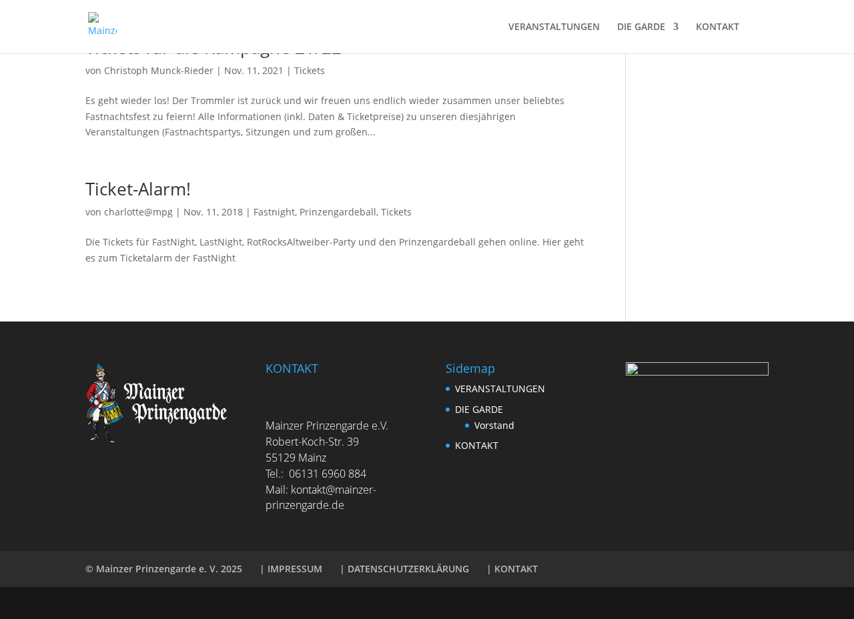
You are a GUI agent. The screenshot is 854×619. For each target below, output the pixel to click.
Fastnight (274, 211)
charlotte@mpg (138, 211)
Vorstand (494, 425)
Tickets (309, 70)
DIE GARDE (641, 27)
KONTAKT (717, 27)
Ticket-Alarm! (138, 189)
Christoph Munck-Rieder (159, 70)
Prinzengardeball (338, 211)
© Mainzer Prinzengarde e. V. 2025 (163, 568)
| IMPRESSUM (291, 568)
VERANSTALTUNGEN (554, 27)
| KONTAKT (512, 568)
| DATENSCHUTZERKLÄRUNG (404, 568)
